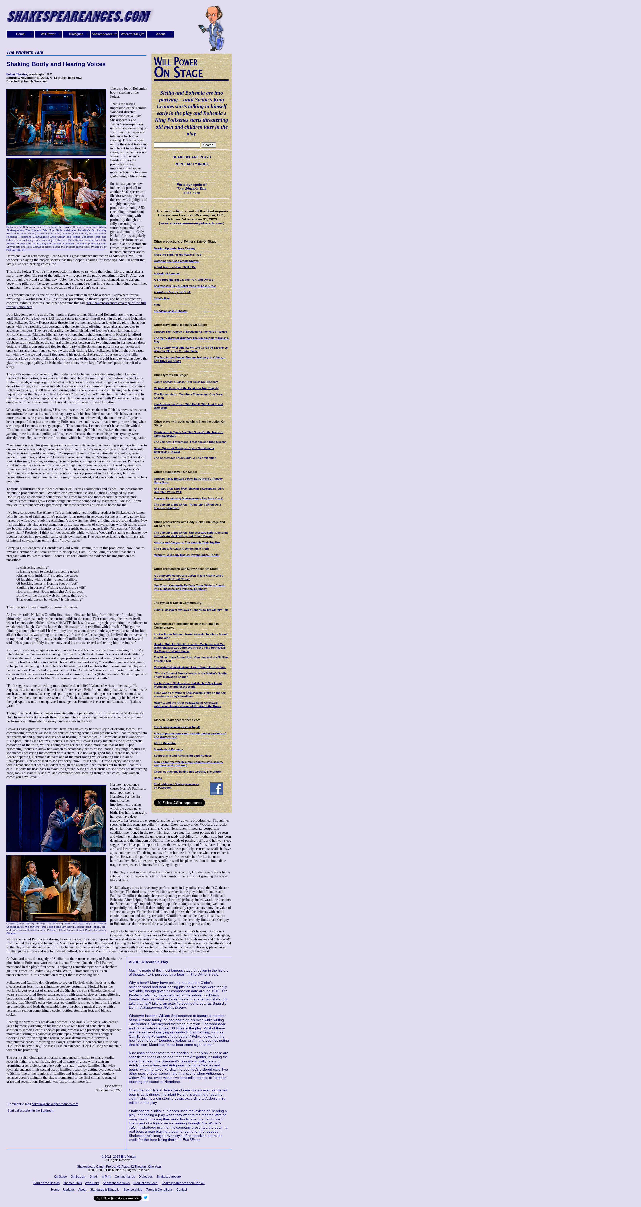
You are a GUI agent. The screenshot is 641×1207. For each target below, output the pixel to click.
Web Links (92, 1183)
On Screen (78, 1176)
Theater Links (72, 1183)
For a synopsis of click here (192, 189)
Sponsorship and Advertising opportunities (183, 755)
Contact (181, 1189)
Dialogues (76, 34)
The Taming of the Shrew (170, 532)
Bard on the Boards (46, 1183)
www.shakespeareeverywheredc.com (191, 223)
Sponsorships (132, 1189)
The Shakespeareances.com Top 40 (177, 727)
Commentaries (125, 1176)
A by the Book (172, 292)
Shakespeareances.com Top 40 (183, 1183)
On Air (94, 1176)
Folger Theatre (16, 74)
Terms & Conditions (159, 1189)
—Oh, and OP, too (183, 279)
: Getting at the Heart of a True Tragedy (186, 388)
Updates (69, 1189)
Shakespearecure (104, 34)
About (160, 34)
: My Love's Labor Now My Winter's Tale (191, 609)
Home (20, 34)
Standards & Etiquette (168, 749)
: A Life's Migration (185, 457)
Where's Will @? (132, 34)
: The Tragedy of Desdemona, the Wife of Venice (190, 331)
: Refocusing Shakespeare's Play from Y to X (188, 498)
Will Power (48, 34)
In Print (106, 1176)
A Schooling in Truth (181, 548)
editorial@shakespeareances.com (55, 1104)
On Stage (60, 1176)
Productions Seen (145, 1183)
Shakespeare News (116, 1183)
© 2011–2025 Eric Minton (119, 1156)
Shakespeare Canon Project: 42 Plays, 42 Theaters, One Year (119, 1166)
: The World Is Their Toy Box (187, 542)
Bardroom (47, 1110)
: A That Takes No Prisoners (186, 381)
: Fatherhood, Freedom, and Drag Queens (190, 441)
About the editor (165, 743)
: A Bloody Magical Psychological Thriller (186, 554)
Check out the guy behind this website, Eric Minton (188, 771)
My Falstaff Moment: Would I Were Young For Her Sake (190, 667)
